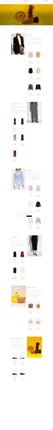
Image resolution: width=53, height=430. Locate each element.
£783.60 (15, 128)
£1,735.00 (22, 128)
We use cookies (26, 213)
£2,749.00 (30, 211)
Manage (33, 214)
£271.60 (22, 363)
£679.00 (15, 379)
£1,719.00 (38, 211)
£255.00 (15, 363)
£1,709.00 (15, 144)
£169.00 (15, 261)
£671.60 (22, 144)
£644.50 (38, 227)
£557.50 (38, 195)
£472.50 (22, 277)
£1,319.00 (30, 227)
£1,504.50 (22, 261)
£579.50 (15, 277)
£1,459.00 (30, 195)
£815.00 (22, 379)
